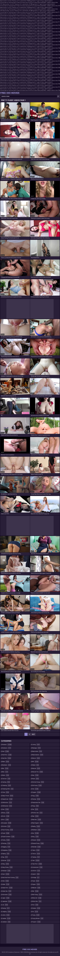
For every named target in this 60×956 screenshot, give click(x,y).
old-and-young (38, 782)
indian (5, 884)
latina (5, 915)
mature (36, 758)
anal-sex (6, 758)
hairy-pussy (7, 867)
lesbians (6, 922)
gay (5, 857)
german (6, 860)
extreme (6, 826)
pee (35, 809)
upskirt (35, 874)
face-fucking (7, 830)
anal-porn (6, 755)
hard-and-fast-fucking (10, 877)
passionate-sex (38, 802)
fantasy (6, 843)
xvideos (36, 908)
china (5, 792)
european (6, 823)
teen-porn (37, 864)
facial (5, 833)
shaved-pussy (37, 843)
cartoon (6, 778)
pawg (35, 806)
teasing (36, 857)
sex (35, 833)
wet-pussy (37, 894)
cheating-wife (7, 789)
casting (6, 782)
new (35, 775)
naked (35, 765)
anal (5, 751)
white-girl (36, 898)
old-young (36, 785)
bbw (5, 772)
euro (5, 819)
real (35, 816)
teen (35, 860)
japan (5, 898)
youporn (36, 922)
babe (5, 761)
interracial (6, 894)
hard (5, 874)
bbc (5, 768)
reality (36, 826)
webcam (36, 888)
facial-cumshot (8, 836)
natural (36, 768)
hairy (5, 864)
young (35, 915)
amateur (6, 744)
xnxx (35, 905)
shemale (36, 847)
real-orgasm (37, 823)
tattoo (36, 853)
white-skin (36, 901)
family (5, 840)
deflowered (7, 806)
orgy (35, 795)
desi (5, 809)
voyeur (36, 884)
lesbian (6, 918)
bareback (6, 765)
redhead (36, 830)
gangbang (6, 850)
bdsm (5, 775)
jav (5, 905)
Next (33, 734)
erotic (5, 816)
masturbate (37, 751)
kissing (5, 908)
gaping (5, 853)
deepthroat (7, 799)
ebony (5, 813)
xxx (35, 911)
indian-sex (6, 891)
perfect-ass (37, 813)
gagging (6, 847)
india (5, 881)
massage (36, 748)
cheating (6, 785)
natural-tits (37, 772)
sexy (35, 836)
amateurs (6, 748)
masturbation (37, 755)
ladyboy (6, 911)
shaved (36, 840)
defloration (7, 802)
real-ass (36, 819)
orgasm (36, 792)
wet (35, 891)
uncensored (37, 867)
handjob (6, 870)
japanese (6, 901)
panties (36, 799)
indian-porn (7, 888)
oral (35, 789)
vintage (35, 877)
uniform (36, 870)
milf (35, 761)
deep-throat (7, 795)
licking (36, 744)
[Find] (58, 96)
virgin (35, 881)
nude (35, 778)
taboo (35, 850)
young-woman (37, 918)
